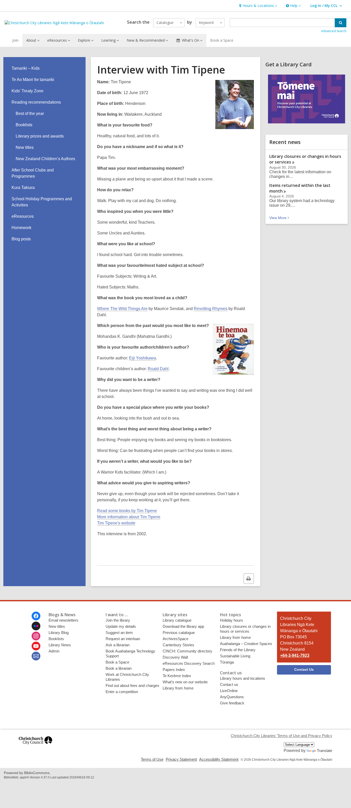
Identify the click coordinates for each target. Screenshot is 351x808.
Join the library (118, 620)
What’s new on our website (185, 682)
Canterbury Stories (178, 645)
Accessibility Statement (218, 759)
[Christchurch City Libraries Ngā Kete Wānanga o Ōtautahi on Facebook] (36, 616)
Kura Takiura (23, 187)
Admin (54, 651)
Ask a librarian (118, 645)
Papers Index (174, 669)
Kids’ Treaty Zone (27, 91)
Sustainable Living (235, 656)
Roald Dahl (158, 369)
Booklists (24, 125)
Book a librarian (119, 668)
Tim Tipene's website (116, 523)
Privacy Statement (181, 759)
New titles (25, 147)
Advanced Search (333, 31)
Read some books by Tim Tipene (127, 511)
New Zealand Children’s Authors (45, 159)
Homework (21, 227)
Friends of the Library (237, 650)
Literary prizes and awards (40, 136)
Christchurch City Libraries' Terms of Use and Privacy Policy (281, 735)
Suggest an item (119, 632)
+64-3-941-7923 (294, 655)
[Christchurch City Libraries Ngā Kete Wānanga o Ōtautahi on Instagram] (36, 636)
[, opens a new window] (35, 747)
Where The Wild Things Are (122, 308)
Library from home (178, 688)
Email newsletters (63, 620)
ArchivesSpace (175, 639)
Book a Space (221, 40)
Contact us (229, 684)
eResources (23, 216)
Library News (60, 645)
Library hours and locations (242, 678)
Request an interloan (123, 639)
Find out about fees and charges (132, 685)
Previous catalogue (179, 632)
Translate (324, 750)
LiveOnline (229, 690)
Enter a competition (122, 691)
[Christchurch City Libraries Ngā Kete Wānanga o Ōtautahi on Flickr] (36, 626)
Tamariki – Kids (26, 68)
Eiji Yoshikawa (142, 358)
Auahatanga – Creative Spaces (246, 643)
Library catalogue (177, 620)
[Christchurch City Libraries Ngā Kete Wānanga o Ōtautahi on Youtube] (36, 646)
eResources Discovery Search (189, 663)
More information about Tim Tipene (128, 517)
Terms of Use (152, 759)
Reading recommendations (36, 102)
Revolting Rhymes (210, 308)
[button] (257, 6)
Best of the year (30, 113)
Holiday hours (231, 620)
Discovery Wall (175, 657)
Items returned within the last (299, 188)
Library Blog (59, 632)
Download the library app (183, 626)
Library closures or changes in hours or (305, 159)
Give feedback (232, 703)
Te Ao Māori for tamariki (33, 79)
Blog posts (21, 239)
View (279, 218)
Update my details (121, 626)
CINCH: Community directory (187, 651)
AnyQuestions (232, 697)
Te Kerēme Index (177, 676)
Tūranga (227, 662)
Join (15, 40)
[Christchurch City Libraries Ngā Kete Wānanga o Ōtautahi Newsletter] (36, 656)
